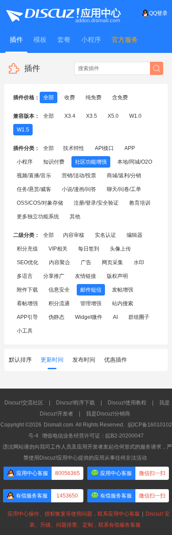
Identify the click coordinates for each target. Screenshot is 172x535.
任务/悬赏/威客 (34, 189)
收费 (69, 97)
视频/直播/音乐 (34, 175)
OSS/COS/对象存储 (40, 203)
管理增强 (90, 303)
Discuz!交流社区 (23, 403)
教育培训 (139, 203)
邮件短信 (90, 290)
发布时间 (83, 359)
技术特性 (73, 148)
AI (115, 317)
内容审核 (73, 235)
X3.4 (69, 116)
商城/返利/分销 (124, 175)
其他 (75, 216)
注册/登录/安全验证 (96, 203)
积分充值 (27, 249)
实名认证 (105, 235)
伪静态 (56, 317)
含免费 (120, 97)
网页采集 (112, 262)
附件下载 (27, 290)
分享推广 (53, 276)
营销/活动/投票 (79, 175)
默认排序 (20, 359)
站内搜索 (122, 303)
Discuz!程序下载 (75, 403)
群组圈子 (139, 317)
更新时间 (52, 359)
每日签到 (88, 249)
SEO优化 (27, 262)
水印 (139, 262)
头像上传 (120, 249)
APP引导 (27, 317)
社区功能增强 (91, 162)
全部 (48, 97)
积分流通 (59, 303)
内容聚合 (59, 262)
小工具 (25, 331)
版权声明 (117, 276)
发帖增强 (122, 290)
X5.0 (113, 116)
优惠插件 (115, 359)
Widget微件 (88, 317)
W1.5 (23, 130)
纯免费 (93, 97)
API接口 (104, 148)
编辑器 (134, 235)
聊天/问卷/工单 (124, 189)
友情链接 (85, 276)
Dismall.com (58, 425)
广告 (86, 262)
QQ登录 (158, 13)
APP (129, 148)
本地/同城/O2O (134, 162)
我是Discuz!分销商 (108, 414)
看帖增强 (27, 303)
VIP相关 (58, 249)
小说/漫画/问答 (79, 189)
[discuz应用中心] (63, 13)
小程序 (25, 162)
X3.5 (91, 116)
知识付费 (53, 162)
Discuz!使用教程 (127, 403)
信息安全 (59, 290)
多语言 (25, 276)
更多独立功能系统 (38, 216)
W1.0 (135, 116)
